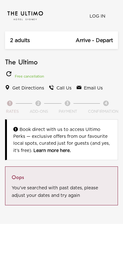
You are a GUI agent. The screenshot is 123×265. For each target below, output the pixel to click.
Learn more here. (52, 150)
